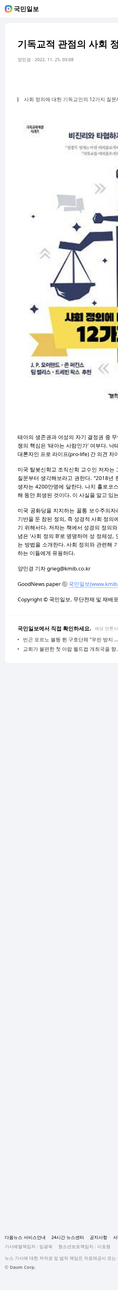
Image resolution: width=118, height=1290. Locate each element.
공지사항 (98, 1237)
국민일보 (26, 9)
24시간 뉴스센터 (67, 1237)
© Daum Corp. (20, 1267)
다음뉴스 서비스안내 (25, 1237)
